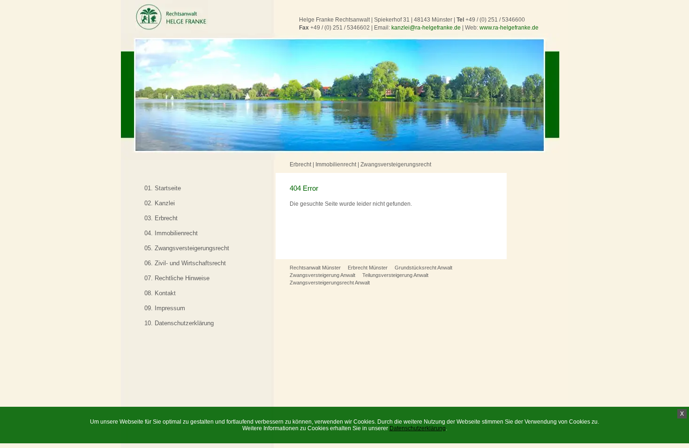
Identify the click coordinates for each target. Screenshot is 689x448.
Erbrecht (300, 164)
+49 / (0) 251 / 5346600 (495, 19)
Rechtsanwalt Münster (315, 267)
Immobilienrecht (335, 164)
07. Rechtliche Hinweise (177, 278)
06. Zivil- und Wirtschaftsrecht (185, 263)
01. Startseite (162, 188)
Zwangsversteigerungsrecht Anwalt (330, 282)
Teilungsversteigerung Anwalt (395, 275)
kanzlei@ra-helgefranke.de (426, 27)
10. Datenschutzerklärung (179, 323)
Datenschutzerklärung (417, 428)
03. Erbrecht (161, 218)
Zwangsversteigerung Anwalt (322, 275)
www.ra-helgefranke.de (509, 27)
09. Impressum (164, 308)
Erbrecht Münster (368, 267)
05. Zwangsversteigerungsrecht (186, 248)
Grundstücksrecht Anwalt (423, 267)
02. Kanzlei (159, 203)
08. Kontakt (160, 293)
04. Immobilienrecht (171, 233)
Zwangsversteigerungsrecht (395, 164)
